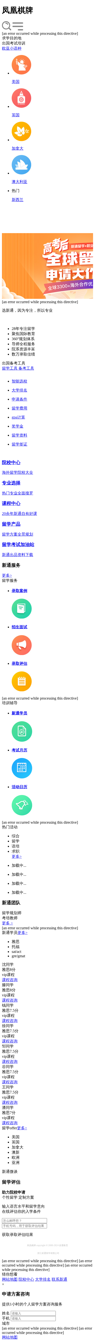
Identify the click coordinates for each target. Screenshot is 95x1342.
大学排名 (43, 1279)
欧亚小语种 (11, 48)
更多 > (7, 923)
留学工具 (10, 368)
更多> (7, 575)
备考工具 (26, 368)
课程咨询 (10, 980)
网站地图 (10, 1279)
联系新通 (59, 1279)
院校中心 (26, 1279)
